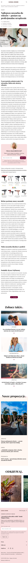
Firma (2, 541)
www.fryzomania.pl (20, 235)
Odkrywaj (3, 545)
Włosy (14, 5)
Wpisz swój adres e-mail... (6, 526)
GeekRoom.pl (7, 560)
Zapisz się (23, 157)
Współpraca (19, 554)
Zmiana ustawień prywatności (8, 554)
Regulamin (3, 552)
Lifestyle (8, 5)
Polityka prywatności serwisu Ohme (15, 552)
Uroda (12, 5)
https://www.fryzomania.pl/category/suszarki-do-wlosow (14, 170)
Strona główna (3, 5)
